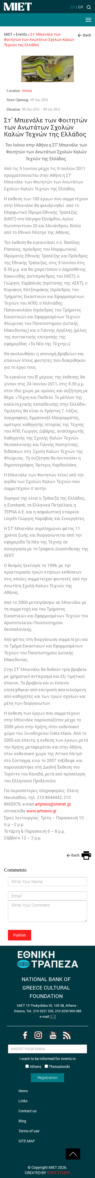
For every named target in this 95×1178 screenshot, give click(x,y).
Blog (22, 1120)
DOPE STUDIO (58, 1172)
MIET (8, 34)
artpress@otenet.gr (52, 804)
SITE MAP (26, 1140)
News (23, 1090)
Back (87, 34)
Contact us (27, 1110)
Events (21, 34)
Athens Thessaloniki (49, 1066)
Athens (27, 90)
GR (80, 7)
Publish (19, 935)
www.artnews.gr (41, 810)
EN (73, 7)
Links (22, 1100)
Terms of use (28, 1130)
